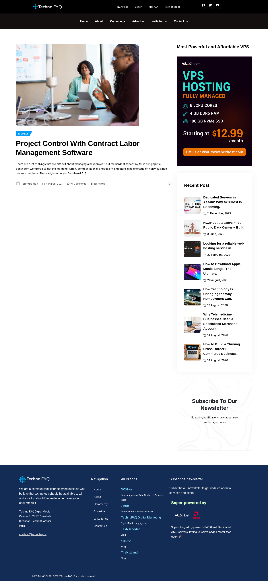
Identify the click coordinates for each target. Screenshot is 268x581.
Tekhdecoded (172, 6)
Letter (138, 6)
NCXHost (122, 6)
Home (84, 21)
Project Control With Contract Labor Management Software (78, 148)
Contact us (181, 21)
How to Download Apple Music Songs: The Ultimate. (222, 268)
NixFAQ (153, 6)
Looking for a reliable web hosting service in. (223, 246)
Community (117, 21)
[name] (77, 85)
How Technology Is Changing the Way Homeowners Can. (218, 294)
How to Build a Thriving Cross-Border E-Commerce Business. (221, 349)
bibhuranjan (30, 183)
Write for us (159, 21)
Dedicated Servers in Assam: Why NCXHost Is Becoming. (222, 202)
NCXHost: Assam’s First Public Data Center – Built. (223, 225)
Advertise (138, 21)
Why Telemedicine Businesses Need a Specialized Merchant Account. (220, 321)
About (99, 21)
